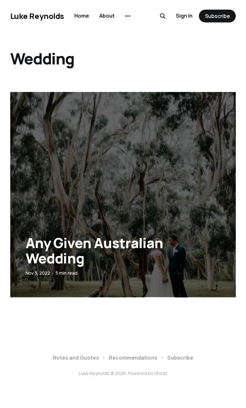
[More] (128, 16)
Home (81, 15)
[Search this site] (163, 16)
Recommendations (133, 357)
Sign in (184, 15)
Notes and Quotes (76, 357)
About (107, 15)
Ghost (160, 373)
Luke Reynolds (37, 16)
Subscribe (217, 16)
